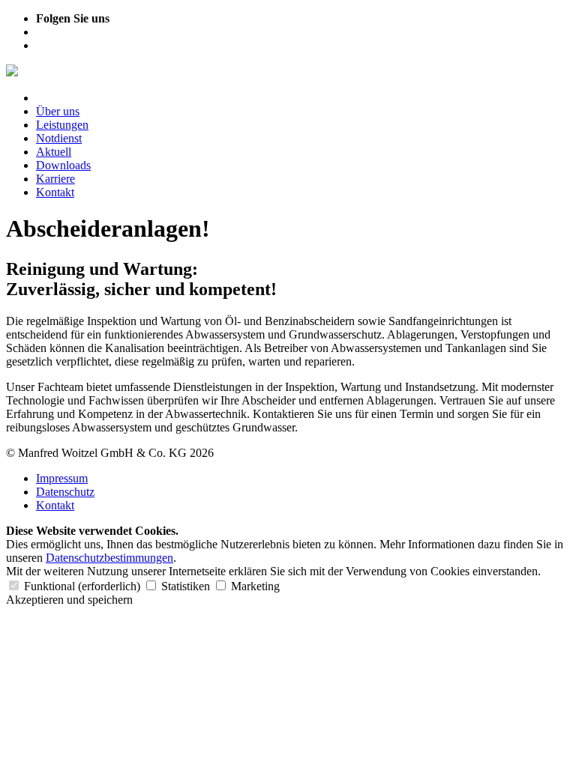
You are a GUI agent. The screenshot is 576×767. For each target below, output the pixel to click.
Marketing (254, 586)
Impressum (62, 478)
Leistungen (62, 124)
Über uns (58, 111)
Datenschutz (65, 491)
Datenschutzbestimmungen (109, 557)
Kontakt (55, 192)
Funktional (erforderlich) (82, 586)
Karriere (55, 178)
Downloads (63, 165)
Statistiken (185, 586)
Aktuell (53, 151)
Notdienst (59, 138)
